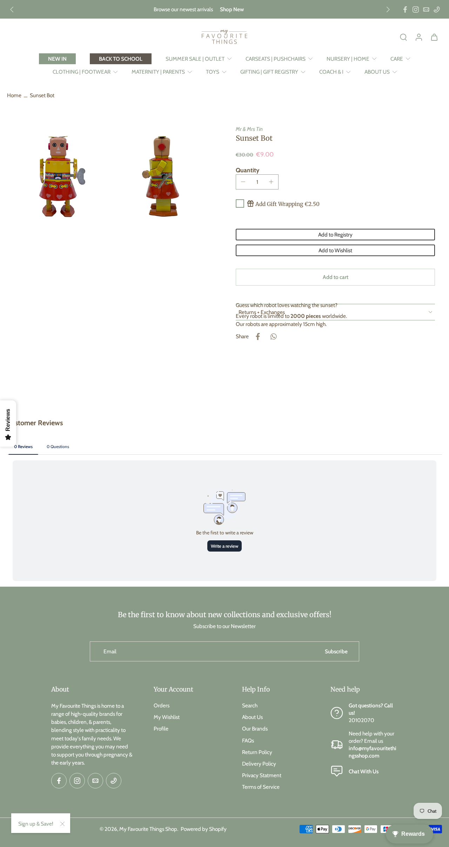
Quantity (247, 170)
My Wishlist (167, 717)
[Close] (62, 824)
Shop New (232, 9)
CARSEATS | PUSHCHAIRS (276, 58)
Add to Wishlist (335, 250)
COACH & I (331, 71)
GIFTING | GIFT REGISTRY (269, 71)
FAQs (248, 740)
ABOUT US (377, 71)
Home (14, 95)
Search (249, 705)
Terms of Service (261, 786)
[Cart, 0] (434, 37)
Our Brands (255, 728)
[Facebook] (405, 9)
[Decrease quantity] (243, 182)
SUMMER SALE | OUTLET (195, 58)
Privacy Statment (261, 775)
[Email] (426, 9)
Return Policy (257, 751)
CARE (396, 58)
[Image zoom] (57, 176)
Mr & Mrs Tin (249, 129)
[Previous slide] (12, 9)
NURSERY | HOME (348, 58)
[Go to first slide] (388, 9)
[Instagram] (415, 9)
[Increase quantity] (271, 182)
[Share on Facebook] (258, 336)
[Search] (403, 37)
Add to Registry (335, 234)
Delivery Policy (259, 763)
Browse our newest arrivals (183, 9)
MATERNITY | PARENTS (158, 71)
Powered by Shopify (204, 828)
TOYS (212, 71)
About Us (252, 717)
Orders (161, 705)
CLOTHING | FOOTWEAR (81, 71)
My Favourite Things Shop (148, 828)
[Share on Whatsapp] (273, 336)
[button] (335, 277)
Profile (161, 728)
